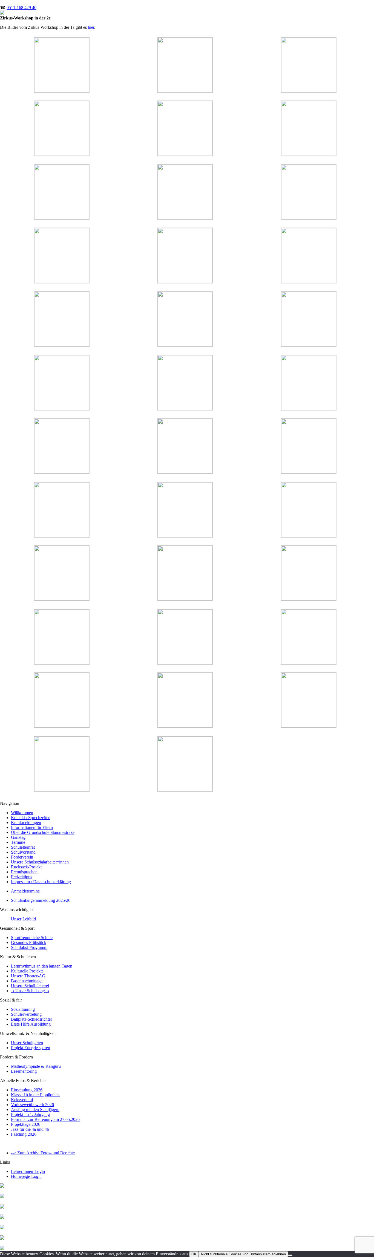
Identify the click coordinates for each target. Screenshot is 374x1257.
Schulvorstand (23, 852)
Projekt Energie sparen (30, 1047)
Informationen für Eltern (32, 827)
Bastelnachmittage (26, 980)
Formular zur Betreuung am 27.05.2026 (45, 1119)
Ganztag (18, 837)
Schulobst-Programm (29, 947)
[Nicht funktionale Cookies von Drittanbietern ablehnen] (290, 1255)
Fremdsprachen (24, 871)
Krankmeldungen (26, 822)
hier (91, 27)
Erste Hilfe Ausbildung (31, 1024)
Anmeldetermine (25, 891)
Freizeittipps (21, 876)
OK (194, 1254)
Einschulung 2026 (26, 1089)
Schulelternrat (23, 847)
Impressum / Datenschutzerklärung (41, 881)
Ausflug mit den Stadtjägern (35, 1109)
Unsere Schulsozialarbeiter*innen (40, 862)
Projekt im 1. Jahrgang (30, 1114)
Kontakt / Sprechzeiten (30, 817)
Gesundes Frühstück (28, 942)
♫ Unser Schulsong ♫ (30, 990)
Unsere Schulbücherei (30, 985)
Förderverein (22, 857)
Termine (18, 842)
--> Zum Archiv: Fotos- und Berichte (43, 1152)
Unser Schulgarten (27, 1042)
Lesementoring (24, 1071)
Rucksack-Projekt (26, 867)
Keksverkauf (22, 1099)
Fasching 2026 (23, 1134)
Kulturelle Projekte (27, 971)
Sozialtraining (23, 1009)
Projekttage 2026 (25, 1124)
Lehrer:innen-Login (28, 1171)
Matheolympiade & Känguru (36, 1066)
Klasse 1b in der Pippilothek (35, 1094)
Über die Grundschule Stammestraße (42, 832)
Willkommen (22, 812)
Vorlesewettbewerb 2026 (32, 1104)
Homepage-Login (26, 1176)
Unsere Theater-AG (28, 976)
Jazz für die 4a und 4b (30, 1129)
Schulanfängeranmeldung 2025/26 (40, 900)
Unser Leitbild (23, 919)
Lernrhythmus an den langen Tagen (41, 966)
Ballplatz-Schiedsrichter (31, 1019)
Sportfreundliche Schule (32, 937)
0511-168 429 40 (21, 7)
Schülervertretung (26, 1014)
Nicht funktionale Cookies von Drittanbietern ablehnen (243, 1254)
